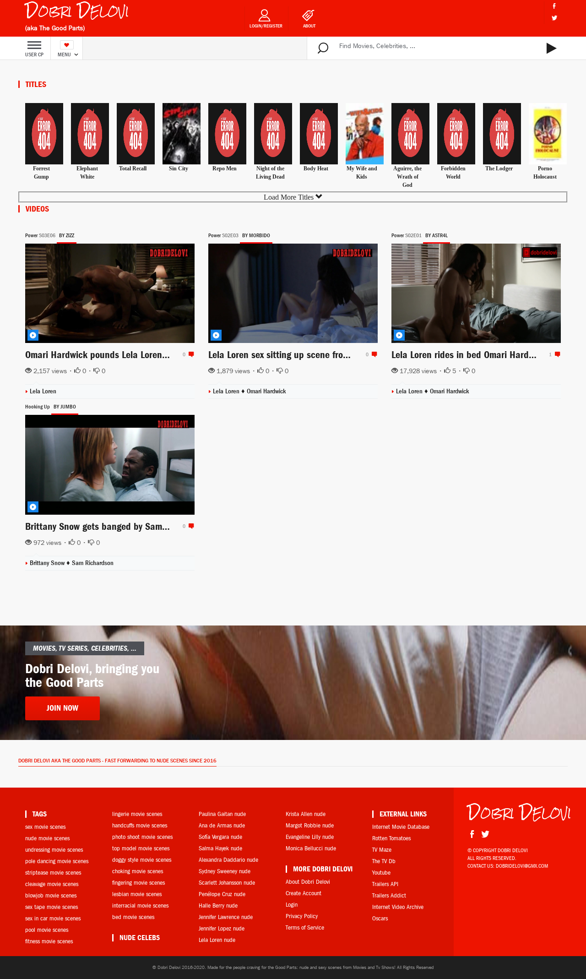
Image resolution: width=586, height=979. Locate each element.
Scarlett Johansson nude (227, 883)
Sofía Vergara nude (220, 837)
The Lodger (499, 168)
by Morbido (256, 235)
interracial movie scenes (140, 905)
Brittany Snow (48, 563)
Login (292, 904)
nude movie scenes (47, 838)
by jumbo (65, 406)
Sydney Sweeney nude (224, 871)
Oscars (380, 918)
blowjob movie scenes (50, 895)
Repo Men (224, 168)
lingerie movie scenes (137, 814)
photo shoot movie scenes (142, 837)
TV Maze (381, 850)
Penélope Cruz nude (222, 894)
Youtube (381, 872)
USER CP (34, 54)
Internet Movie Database (400, 827)
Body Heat (316, 168)
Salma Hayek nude (220, 848)
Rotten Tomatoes (391, 838)
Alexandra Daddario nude (228, 860)
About (309, 26)
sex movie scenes (45, 827)
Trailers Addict (389, 895)
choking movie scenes (137, 871)
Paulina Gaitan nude (222, 814)
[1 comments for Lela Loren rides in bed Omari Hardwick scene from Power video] (556, 354)
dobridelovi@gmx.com (522, 866)
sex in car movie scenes (53, 918)
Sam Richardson (93, 563)
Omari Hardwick (266, 391)
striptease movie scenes (53, 872)
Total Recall (132, 168)
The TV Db (384, 861)
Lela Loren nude (217, 940)
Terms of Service (305, 927)
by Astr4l (436, 235)
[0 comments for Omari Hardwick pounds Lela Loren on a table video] (190, 354)
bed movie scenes (133, 917)
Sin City (178, 168)
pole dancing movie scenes (56, 861)
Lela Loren (43, 391)
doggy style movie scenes (141, 860)
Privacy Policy (302, 916)
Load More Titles (289, 197)
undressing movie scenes (54, 850)
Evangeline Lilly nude (310, 837)
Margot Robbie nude (310, 825)
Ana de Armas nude (222, 825)
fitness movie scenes (49, 941)
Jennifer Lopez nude (221, 928)
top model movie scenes (140, 848)
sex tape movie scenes (51, 907)
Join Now (62, 708)
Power (31, 235)
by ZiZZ (66, 235)
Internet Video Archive (397, 907)
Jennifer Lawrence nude (226, 917)
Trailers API (385, 884)
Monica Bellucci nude (311, 848)
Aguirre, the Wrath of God (407, 176)
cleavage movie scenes (51, 884)
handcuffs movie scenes (139, 825)
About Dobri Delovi (308, 882)
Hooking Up (37, 406)
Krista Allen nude (306, 814)
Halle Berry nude (218, 905)
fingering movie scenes (138, 883)
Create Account (303, 893)
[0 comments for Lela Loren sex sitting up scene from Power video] (373, 354)
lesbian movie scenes (137, 894)
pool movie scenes (46, 930)
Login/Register (266, 26)
